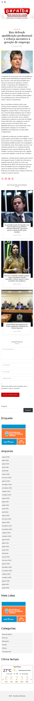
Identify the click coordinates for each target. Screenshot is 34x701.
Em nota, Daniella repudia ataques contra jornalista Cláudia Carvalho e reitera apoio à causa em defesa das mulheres (17, 278)
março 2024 (5, 557)
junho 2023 (5, 588)
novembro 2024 (7, 529)
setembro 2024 (6, 536)
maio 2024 (5, 550)
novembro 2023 (7, 570)
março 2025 (5, 515)
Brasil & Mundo (7, 634)
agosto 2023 (5, 581)
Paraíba (4, 644)
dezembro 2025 (7, 484)
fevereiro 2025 (6, 519)
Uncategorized (6, 651)
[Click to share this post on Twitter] (6, 178)
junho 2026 (5, 464)
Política (17, 29)
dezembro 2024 (7, 526)
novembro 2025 (7, 488)
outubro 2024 (6, 533)
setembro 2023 (6, 577)
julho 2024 (5, 543)
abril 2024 (5, 553)
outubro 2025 (6, 491)
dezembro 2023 (7, 567)
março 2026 (5, 474)
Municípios (5, 641)
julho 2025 (5, 502)
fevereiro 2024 (6, 560)
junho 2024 (5, 546)
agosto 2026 (5, 457)
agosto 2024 (5, 539)
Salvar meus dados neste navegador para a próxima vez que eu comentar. (14, 387)
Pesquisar (4, 406)
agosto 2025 (5, 498)
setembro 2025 (6, 495)
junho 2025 (5, 505)
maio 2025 (5, 508)
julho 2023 (5, 584)
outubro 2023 (6, 574)
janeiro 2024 (6, 564)
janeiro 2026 (6, 481)
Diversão (5, 638)
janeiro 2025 (6, 522)
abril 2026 (5, 471)
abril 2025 (5, 512)
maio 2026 (5, 467)
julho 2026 (5, 460)
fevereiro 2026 (6, 477)
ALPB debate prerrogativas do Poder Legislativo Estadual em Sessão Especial (17, 326)
